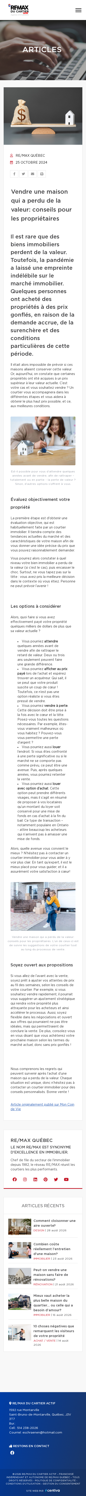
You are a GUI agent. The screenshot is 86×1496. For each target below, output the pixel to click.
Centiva (52, 1490)
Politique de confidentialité (55, 1480)
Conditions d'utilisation (23, 1484)
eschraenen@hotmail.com (42, 1432)
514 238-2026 (27, 1428)
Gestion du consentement (61, 1484)
